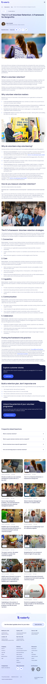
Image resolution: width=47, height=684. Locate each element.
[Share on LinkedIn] (19, 29)
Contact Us (3, 650)
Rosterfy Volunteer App (20, 658)
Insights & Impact (19, 656)
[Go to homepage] (5, 2)
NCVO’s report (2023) (36, 154)
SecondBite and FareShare (37, 349)
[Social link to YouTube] (21, 668)
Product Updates (34, 660)
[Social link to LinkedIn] (17, 668)
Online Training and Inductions (21, 650)
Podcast (33, 658)
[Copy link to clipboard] (26, 29)
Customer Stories (34, 650)
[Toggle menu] (45, 2)
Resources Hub (6, 6)
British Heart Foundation (22, 353)
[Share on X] (23, 29)
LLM (21, 676)
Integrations (18, 662)
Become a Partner (4, 656)
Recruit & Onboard (19, 648)
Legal (2, 658)
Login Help (3, 652)
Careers (2, 654)
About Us (3, 648)
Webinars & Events (35, 656)
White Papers (34, 654)
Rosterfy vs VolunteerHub (5, 667)
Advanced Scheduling (20, 652)
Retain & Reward (19, 654)
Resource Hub (34, 648)
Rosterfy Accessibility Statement (7, 679)
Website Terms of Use (14, 676)
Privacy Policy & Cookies (5, 676)
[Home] (2, 7)
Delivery (17, 660)
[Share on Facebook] (16, 29)
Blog (12, 6)
